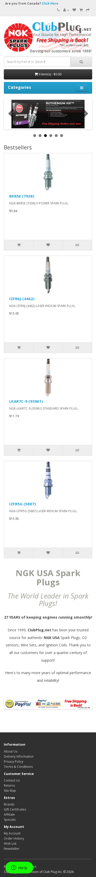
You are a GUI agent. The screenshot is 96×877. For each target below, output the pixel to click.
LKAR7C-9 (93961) (26, 401)
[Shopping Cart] (81, 10)
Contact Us (12, 780)
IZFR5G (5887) (22, 503)
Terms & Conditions (18, 766)
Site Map (10, 790)
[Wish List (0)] (74, 10)
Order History (14, 838)
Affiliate (9, 814)
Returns (9, 785)
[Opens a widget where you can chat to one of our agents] (19, 868)
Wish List (10, 843)
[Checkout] (88, 10)
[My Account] (66, 10)
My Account (12, 833)
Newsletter (11, 848)
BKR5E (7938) (21, 196)
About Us (10, 751)
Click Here (50, 3)
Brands (9, 804)
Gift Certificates (15, 809)
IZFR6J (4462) (22, 298)
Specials (10, 819)
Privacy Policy (13, 761)
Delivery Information (19, 756)
